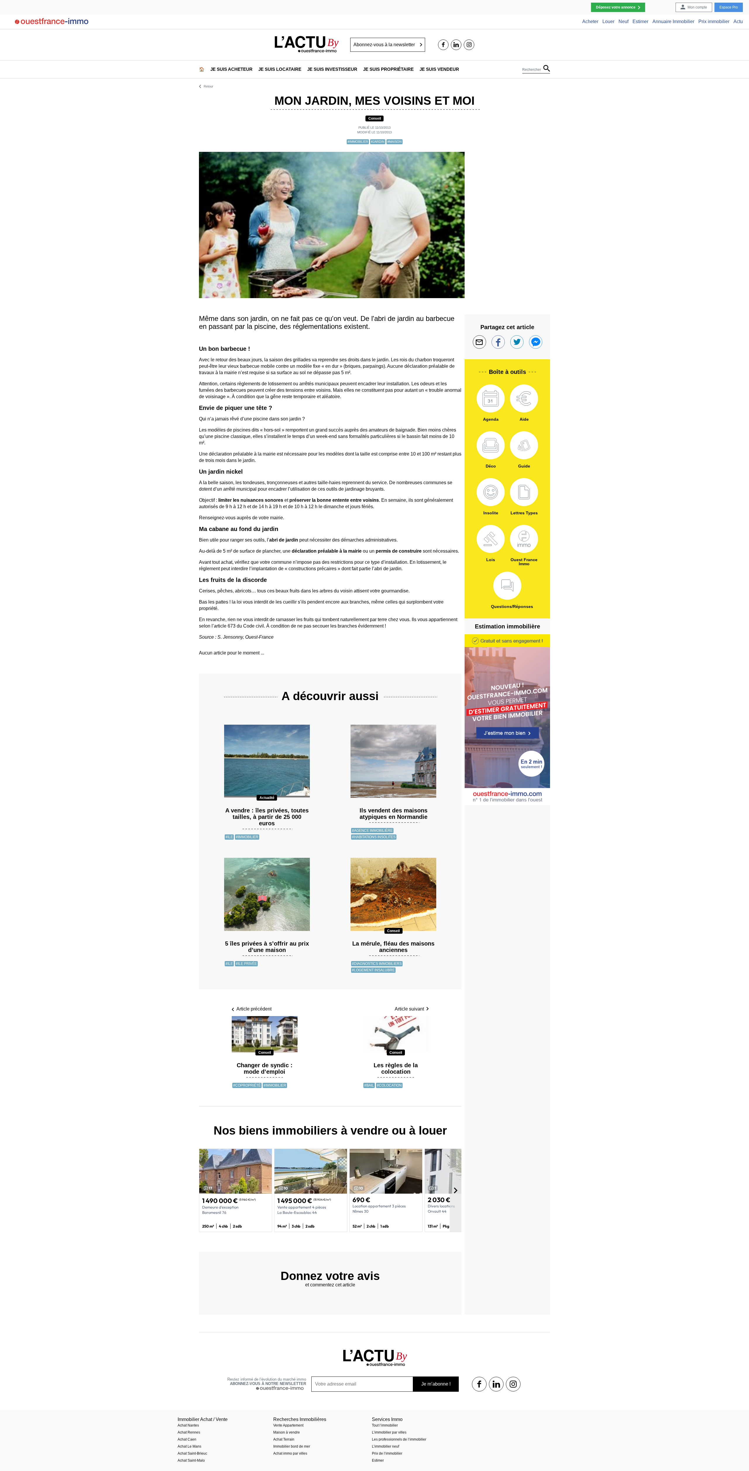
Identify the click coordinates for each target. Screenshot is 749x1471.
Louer (608, 21)
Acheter (590, 21)
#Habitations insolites (374, 837)
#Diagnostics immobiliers (377, 964)
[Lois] (491, 539)
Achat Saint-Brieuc (192, 1453)
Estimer (640, 21)
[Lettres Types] (524, 492)
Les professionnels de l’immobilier (399, 1439)
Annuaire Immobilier (673, 21)
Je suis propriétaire (388, 69)
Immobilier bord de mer (291, 1446)
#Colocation (389, 1085)
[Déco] (491, 445)
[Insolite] (491, 492)
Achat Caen (187, 1439)
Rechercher (531, 70)
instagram (469, 44)
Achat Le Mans (189, 1446)
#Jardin (377, 141)
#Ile (229, 837)
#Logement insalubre (373, 970)
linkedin (456, 44)
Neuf (623, 21)
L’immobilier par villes (389, 1432)
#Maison (394, 141)
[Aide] (524, 398)
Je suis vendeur (439, 69)
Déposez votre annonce (615, 7)
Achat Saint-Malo (191, 1460)
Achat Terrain (283, 1439)
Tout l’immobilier (385, 1425)
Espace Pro (728, 7)
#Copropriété (247, 1085)
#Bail (369, 1085)
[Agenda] (491, 398)
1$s (479, 1384)
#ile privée (246, 964)
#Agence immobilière (372, 831)
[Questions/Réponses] (507, 586)
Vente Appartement (288, 1425)
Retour (208, 86)
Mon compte (697, 7)
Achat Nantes (188, 1425)
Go (421, 45)
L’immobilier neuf (385, 1446)
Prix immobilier (713, 21)
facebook (443, 44)
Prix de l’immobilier (387, 1453)
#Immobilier (358, 141)
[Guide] (524, 445)
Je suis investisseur (332, 69)
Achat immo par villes (290, 1453)
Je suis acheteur (231, 69)
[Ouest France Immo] (524, 539)
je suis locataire (279, 69)
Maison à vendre (286, 1432)
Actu (738, 21)
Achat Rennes (189, 1432)
